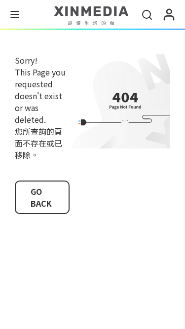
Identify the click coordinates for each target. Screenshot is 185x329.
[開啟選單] (14, 15)
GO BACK (41, 197)
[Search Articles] (147, 15)
